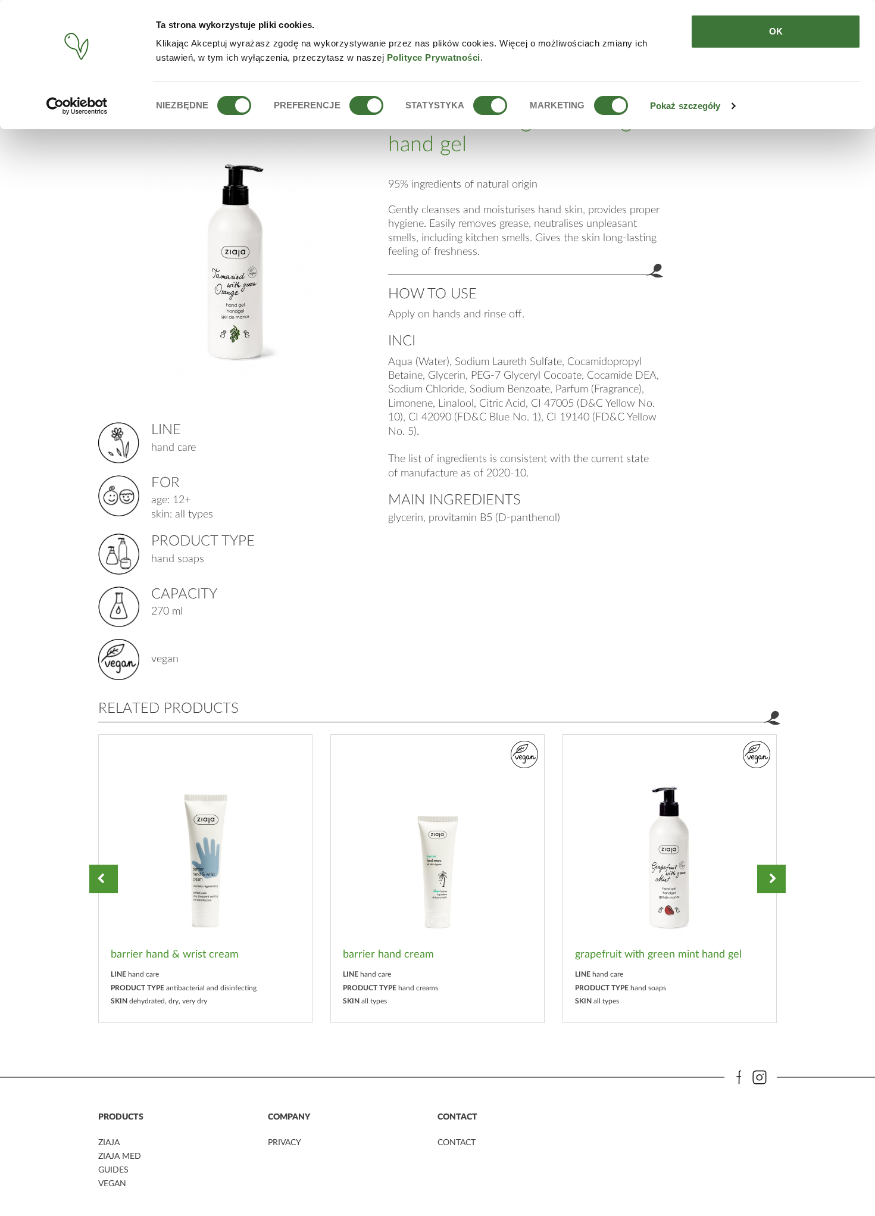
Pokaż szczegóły (685, 106)
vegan (112, 1184)
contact (457, 1143)
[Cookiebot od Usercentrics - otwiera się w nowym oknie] (77, 106)
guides (113, 1170)
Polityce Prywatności (433, 57)
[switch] (366, 105)
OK (776, 31)
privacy (284, 1143)
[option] (205, 878)
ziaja (109, 1143)
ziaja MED (119, 1156)
